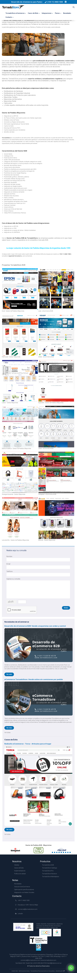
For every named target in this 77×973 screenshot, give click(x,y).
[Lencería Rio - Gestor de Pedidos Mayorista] (20, 518)
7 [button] (66, 853)
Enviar (66, 608)
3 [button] (57, 853)
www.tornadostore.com (48, 960)
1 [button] (53, 853)
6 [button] (64, 853)
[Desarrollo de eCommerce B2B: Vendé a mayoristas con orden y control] (38, 645)
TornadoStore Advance (49, 873)
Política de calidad (20, 873)
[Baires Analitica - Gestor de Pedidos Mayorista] (20, 427)
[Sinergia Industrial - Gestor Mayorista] (20, 472)
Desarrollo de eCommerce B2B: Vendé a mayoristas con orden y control (35, 626)
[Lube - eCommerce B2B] (56, 289)
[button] (73, 7)
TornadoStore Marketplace (50, 876)
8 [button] (68, 853)
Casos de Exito (19, 868)
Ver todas (7, 732)
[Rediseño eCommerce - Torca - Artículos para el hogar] (38, 786)
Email (8, 564)
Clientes (16, 865)
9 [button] (70, 853)
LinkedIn (20, 913)
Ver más (9, 674)
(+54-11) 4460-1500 (55, 2)
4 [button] (59, 853)
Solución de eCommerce (22, 886)
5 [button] (62, 853)
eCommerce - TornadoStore (30, 971)
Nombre (9, 556)
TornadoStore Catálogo (49, 868)
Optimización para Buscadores (24, 889)
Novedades (67, 13)
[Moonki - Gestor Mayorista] (56, 518)
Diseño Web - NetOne (17, 971)
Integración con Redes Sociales (24, 892)
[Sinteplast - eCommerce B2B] (56, 472)
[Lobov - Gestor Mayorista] (20, 381)
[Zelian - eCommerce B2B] (56, 335)
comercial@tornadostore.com (27, 909)
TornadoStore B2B (48, 865)
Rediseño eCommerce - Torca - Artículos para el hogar (27, 744)
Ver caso (9, 829)
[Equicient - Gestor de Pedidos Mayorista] (56, 381)
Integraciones (47, 13)
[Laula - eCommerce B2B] (56, 427)
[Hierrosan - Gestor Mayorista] (20, 335)
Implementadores (19, 871)
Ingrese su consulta (13, 579)
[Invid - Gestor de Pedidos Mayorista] (20, 289)
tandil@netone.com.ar (54, 963)
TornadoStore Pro (48, 871)
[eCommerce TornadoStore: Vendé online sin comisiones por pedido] (38, 699)
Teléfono (9, 571)
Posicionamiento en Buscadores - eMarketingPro (50, 971)
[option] (15, 850)
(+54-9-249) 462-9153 (40, 963)
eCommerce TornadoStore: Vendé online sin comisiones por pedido (33, 679)
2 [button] (55, 853)
